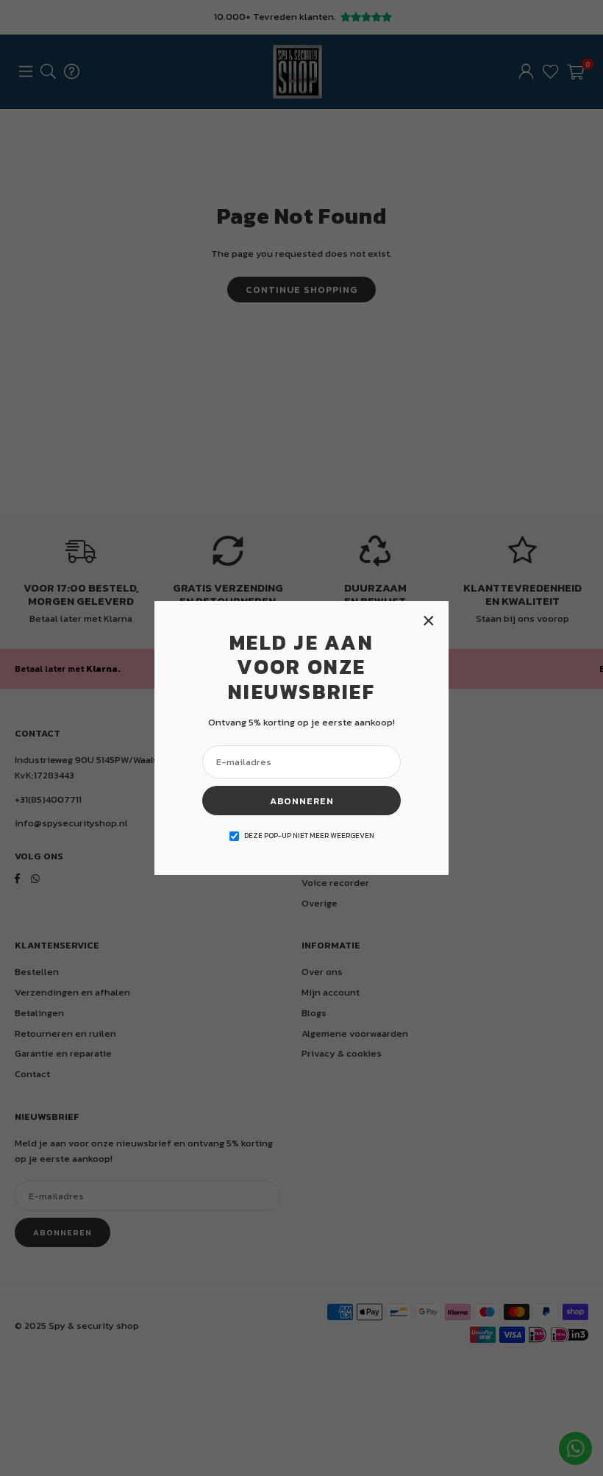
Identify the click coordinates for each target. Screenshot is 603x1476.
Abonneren (302, 801)
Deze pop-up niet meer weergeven (309, 835)
